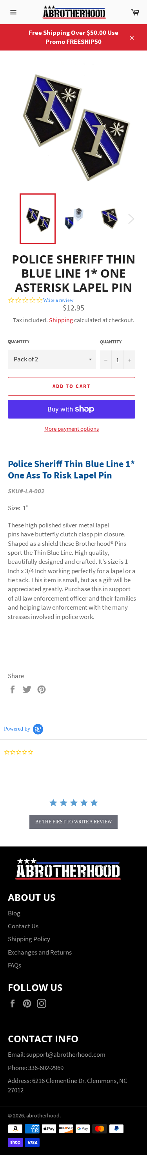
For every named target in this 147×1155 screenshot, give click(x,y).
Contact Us (23, 926)
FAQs (14, 965)
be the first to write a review (73, 822)
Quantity (18, 341)
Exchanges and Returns (40, 952)
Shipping (61, 320)
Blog (14, 913)
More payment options (71, 428)
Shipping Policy (29, 939)
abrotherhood (43, 1115)
